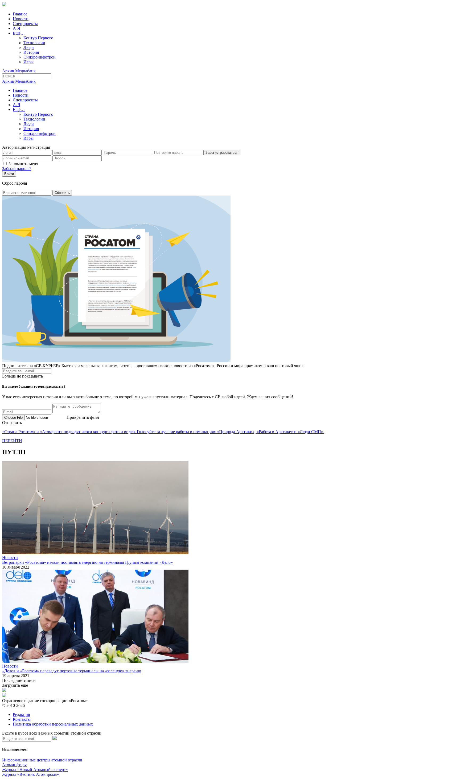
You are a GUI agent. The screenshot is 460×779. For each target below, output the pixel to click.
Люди (28, 47)
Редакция (21, 714)
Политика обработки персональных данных (53, 724)
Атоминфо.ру (14, 765)
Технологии (34, 42)
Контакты (22, 719)
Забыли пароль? (16, 168)
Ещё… (19, 33)
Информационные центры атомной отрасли (42, 760)
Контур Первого (38, 38)
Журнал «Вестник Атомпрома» (30, 774)
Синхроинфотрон (39, 57)
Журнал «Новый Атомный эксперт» (35, 769)
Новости (20, 18)
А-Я (16, 28)
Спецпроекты (25, 23)
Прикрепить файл (83, 417)
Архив (8, 71)
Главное (20, 14)
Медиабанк (25, 71)
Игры (28, 62)
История (31, 52)
